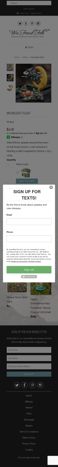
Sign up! (29, 269)
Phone (10, 232)
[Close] (51, 187)
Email (9, 215)
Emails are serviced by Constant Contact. (26, 261)
